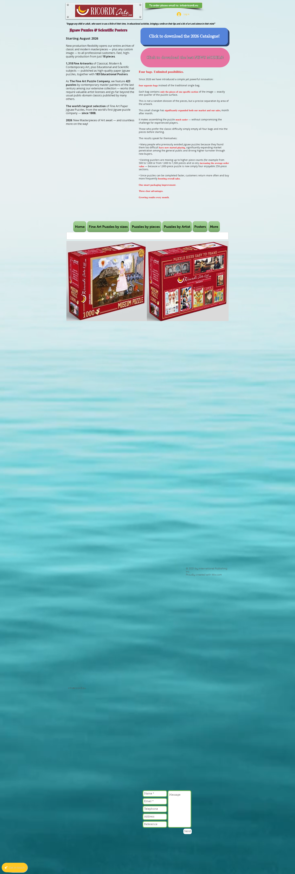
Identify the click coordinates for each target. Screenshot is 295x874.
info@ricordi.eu (189, 5)
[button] (146, 226)
